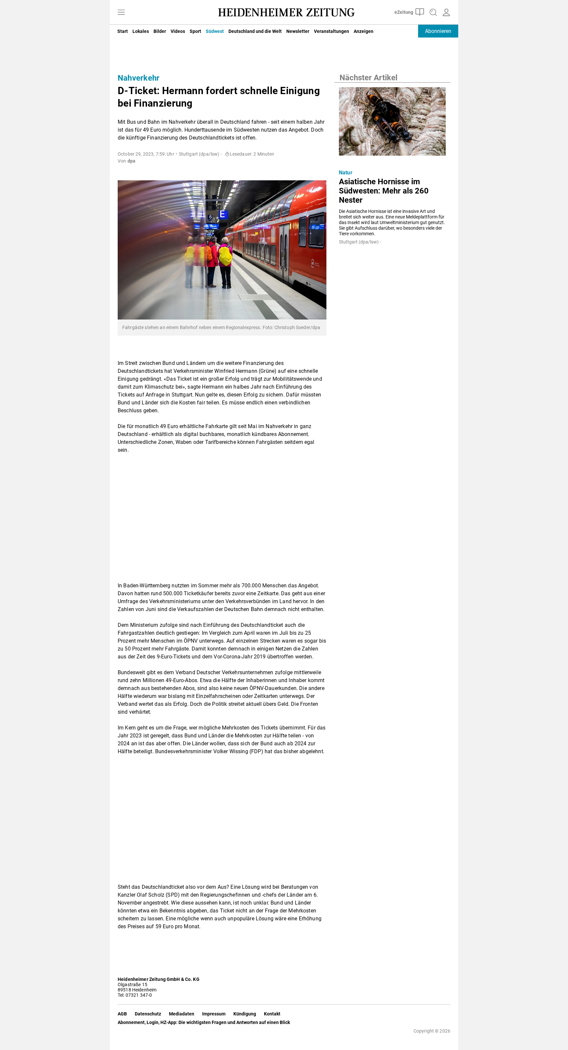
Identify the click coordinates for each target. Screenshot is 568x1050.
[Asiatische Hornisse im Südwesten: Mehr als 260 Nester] (392, 123)
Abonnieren (438, 31)
